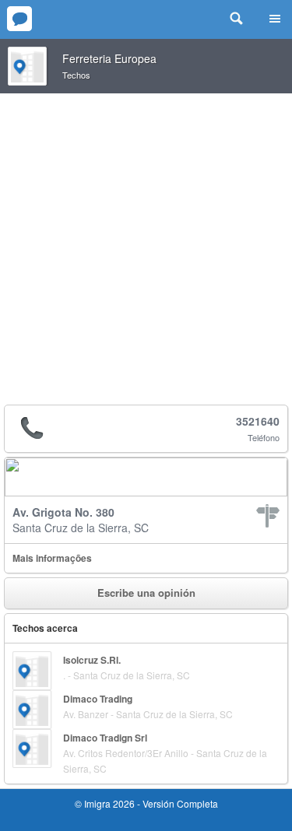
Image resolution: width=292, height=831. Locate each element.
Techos (76, 74)
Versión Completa (180, 803)
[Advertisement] (146, 247)
